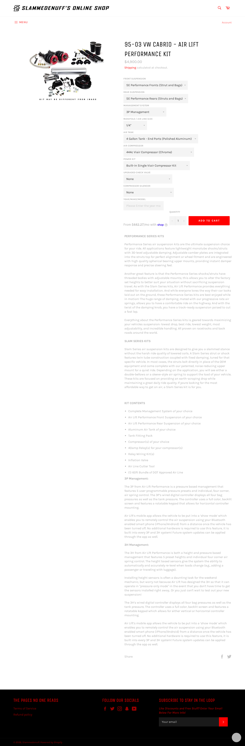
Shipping (130, 67)
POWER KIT (129, 159)
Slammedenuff (30, 742)
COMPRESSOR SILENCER (136, 186)
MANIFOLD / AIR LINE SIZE (138, 119)
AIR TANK (128, 132)
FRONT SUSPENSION (134, 78)
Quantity (174, 212)
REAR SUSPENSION (134, 92)
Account (227, 22)
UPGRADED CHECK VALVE (136, 172)
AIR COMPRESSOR (133, 145)
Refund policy (22, 714)
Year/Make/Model (134, 199)
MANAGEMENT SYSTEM (136, 105)
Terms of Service (24, 708)
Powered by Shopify (51, 742)
